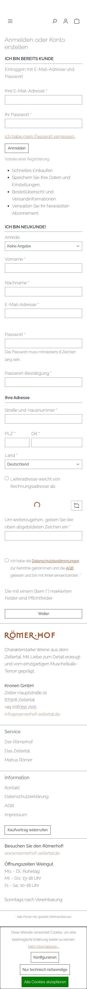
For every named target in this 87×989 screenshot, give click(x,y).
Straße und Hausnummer (31, 410)
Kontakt (12, 787)
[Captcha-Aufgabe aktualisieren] (76, 506)
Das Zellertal (17, 750)
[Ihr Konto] (65, 21)
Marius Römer (18, 759)
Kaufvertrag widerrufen (28, 830)
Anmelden (17, 148)
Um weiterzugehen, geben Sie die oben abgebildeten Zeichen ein (39, 523)
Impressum (16, 814)
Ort (35, 433)
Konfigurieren (44, 957)
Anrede (12, 237)
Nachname (17, 282)
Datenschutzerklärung (27, 796)
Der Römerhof (19, 741)
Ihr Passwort (18, 114)
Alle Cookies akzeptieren (45, 982)
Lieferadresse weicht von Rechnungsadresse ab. (35, 482)
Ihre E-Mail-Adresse (26, 90)
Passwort (15, 334)
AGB (70, 568)
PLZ (10, 433)
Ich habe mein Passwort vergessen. (40, 136)
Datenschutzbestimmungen (55, 561)
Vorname (15, 259)
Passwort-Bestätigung (28, 373)
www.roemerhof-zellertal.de (32, 853)
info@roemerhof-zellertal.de (32, 714)
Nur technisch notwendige (45, 969)
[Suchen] (54, 21)
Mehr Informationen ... (43, 946)
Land (11, 455)
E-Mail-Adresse (22, 304)
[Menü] (10, 21)
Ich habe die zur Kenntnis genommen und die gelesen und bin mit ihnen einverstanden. (45, 568)
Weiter (43, 613)
